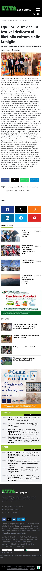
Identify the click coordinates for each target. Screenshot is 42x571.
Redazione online (5, 50)
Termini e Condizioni (33, 550)
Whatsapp (24, 180)
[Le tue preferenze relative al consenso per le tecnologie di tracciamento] (38, 567)
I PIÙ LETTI (4, 319)
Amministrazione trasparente (14, 533)
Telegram (34, 180)
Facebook (5, 180)
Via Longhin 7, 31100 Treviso (14, 507)
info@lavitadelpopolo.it (12, 509)
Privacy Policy (7, 550)
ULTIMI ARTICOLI (7, 225)
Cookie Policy (19, 550)
